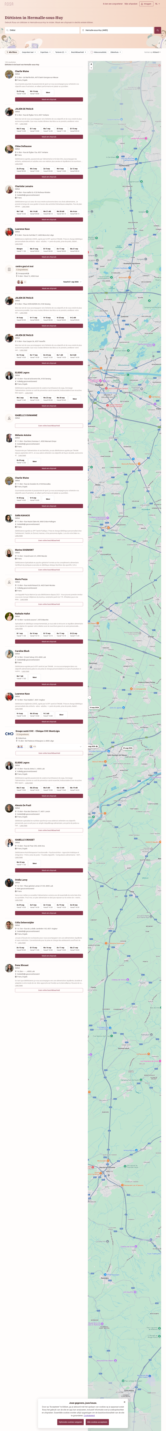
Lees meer (23, 124)
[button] (89, 697)
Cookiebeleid (89, 1415)
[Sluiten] (124, 1402)
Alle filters (13, 52)
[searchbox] (42, 30)
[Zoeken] (157, 30)
